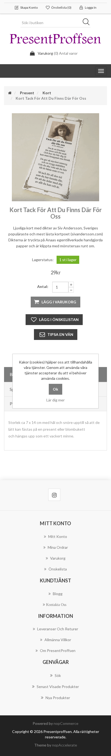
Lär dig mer (55, 400)
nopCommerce (66, 723)
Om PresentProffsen (57, 650)
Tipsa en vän (60, 334)
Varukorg (57, 558)
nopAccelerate (64, 745)
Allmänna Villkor (57, 639)
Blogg (58, 593)
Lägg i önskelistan (59, 319)
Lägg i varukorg (58, 302)
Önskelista (57, 569)
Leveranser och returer (57, 629)
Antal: (42, 286)
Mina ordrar (58, 547)
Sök (87, 22)
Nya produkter (58, 697)
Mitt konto (57, 536)
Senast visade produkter (58, 686)
